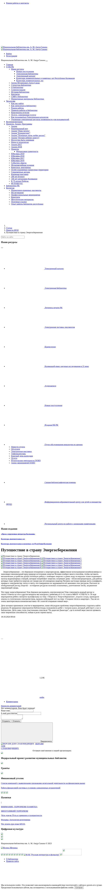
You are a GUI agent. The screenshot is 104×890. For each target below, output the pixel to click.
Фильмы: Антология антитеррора (15, 820)
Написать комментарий (11, 706)
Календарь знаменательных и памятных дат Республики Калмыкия (26, 544)
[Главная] (25, 226)
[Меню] (2, 247)
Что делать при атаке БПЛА (13, 824)
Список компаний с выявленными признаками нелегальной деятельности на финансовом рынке (43, 783)
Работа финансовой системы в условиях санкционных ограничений (30, 788)
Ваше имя (5, 711)
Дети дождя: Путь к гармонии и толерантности (21, 815)
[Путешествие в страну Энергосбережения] (21, 558)
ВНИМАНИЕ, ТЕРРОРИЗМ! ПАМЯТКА (19, 807)
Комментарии (12, 702)
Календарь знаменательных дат (13, 539)
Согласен (79, 888)
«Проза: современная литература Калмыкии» (18, 534)
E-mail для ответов (9, 713)
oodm (42, 697)
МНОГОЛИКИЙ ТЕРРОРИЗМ (14, 811)
